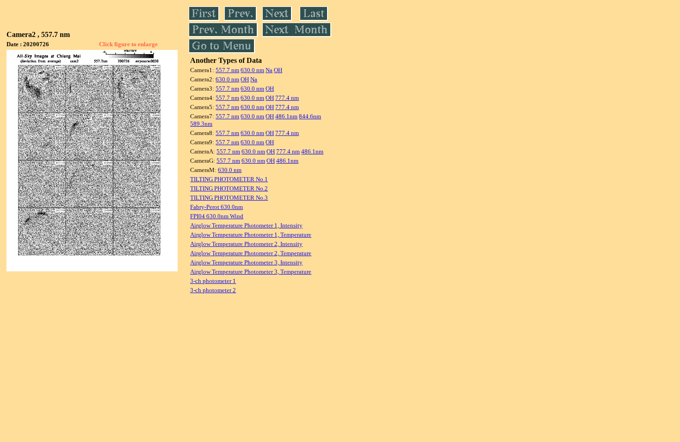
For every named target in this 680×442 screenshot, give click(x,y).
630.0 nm (252, 70)
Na (269, 70)
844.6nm (310, 116)
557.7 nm (227, 70)
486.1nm (286, 116)
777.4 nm (287, 97)
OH (278, 70)
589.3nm (201, 123)
